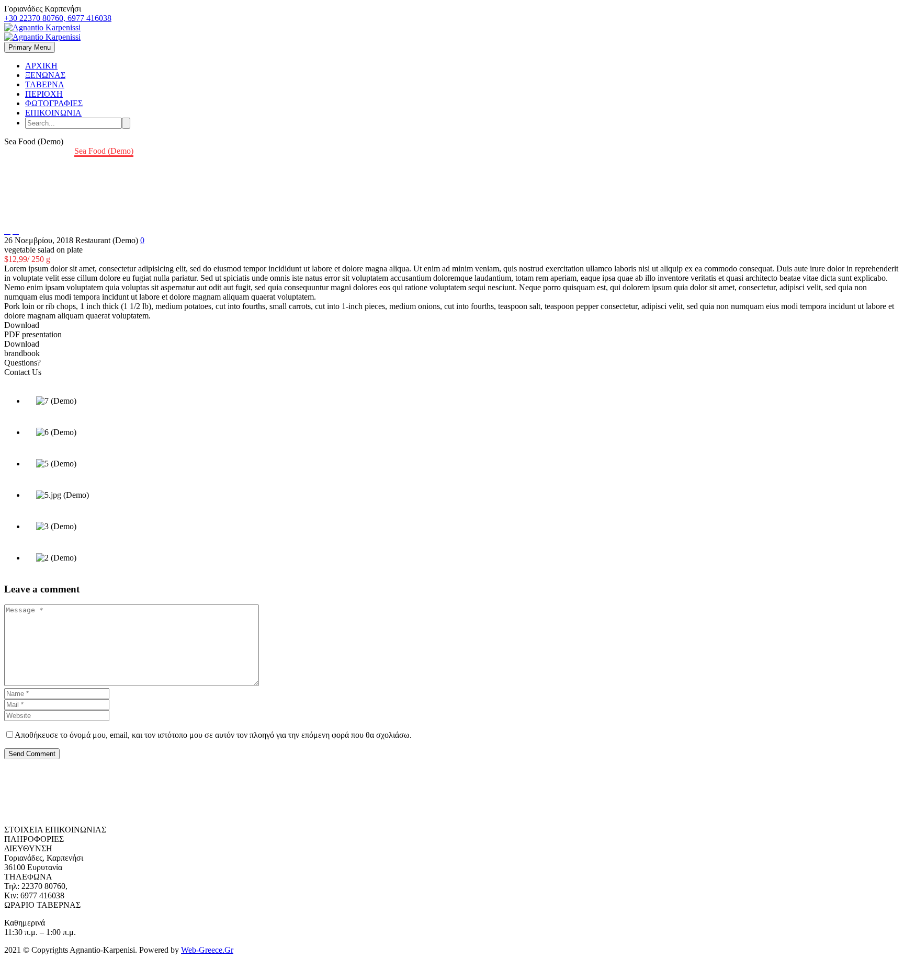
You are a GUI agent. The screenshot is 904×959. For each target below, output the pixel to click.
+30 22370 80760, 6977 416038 (57, 18)
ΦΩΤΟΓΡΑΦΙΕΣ (54, 103)
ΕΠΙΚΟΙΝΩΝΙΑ (53, 112)
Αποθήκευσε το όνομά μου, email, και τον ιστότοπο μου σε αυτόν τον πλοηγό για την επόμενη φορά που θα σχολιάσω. (213, 734)
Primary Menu (29, 47)
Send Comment (31, 754)
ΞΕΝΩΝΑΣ (45, 75)
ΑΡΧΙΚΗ (41, 65)
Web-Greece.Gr (207, 949)
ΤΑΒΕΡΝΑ (44, 84)
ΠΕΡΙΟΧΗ (44, 93)
